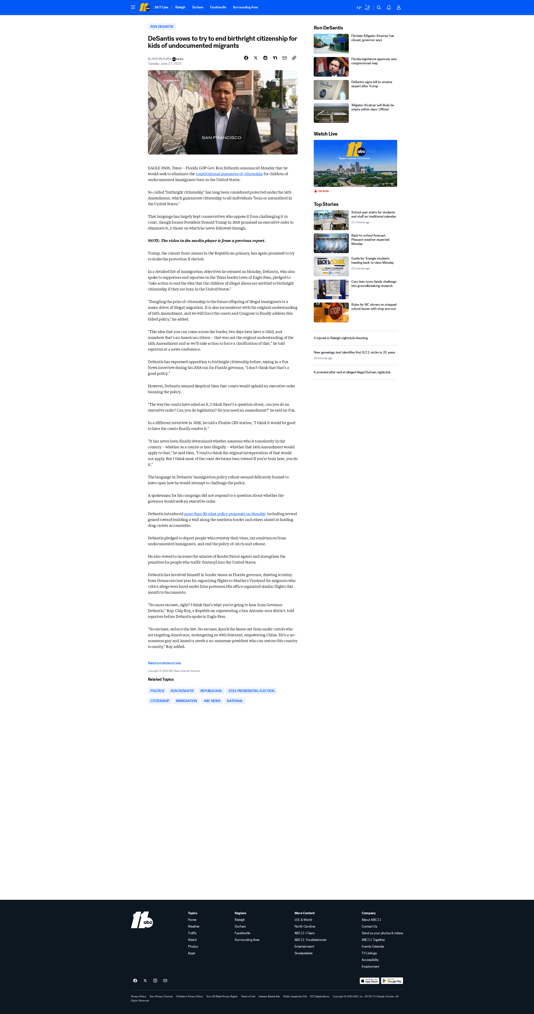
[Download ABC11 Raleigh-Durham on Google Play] (392, 980)
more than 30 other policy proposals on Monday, (225, 513)
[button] (133, 7)
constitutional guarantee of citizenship (229, 173)
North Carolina (305, 926)
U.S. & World (303, 919)
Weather (194, 926)
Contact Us (369, 926)
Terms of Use (248, 996)
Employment (370, 966)
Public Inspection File (295, 996)
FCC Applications (319, 996)
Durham (197, 7)
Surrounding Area (245, 7)
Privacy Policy (138, 996)
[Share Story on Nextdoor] (274, 57)
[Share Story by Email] (284, 57)
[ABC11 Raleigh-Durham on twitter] (145, 981)
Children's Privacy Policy (189, 996)
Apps (191, 953)
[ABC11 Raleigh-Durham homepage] (144, 7)
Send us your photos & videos (382, 933)
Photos (193, 946)
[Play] (355, 163)
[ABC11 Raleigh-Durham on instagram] (155, 981)
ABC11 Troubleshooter (311, 940)
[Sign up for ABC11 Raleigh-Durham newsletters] (165, 981)
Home (192, 919)
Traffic (192, 933)
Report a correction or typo (164, 663)
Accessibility (370, 960)
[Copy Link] (294, 57)
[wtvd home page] (142, 919)
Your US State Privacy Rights (222, 996)
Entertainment (304, 946)
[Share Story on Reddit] (265, 57)
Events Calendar (373, 946)
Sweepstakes (303, 953)
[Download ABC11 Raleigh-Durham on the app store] (370, 980)
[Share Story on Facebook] (246, 57)
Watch (192, 940)
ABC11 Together (373, 940)
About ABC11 (371, 919)
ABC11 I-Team (305, 933)
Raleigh (180, 7)
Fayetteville (218, 7)
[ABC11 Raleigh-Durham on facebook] (135, 981)
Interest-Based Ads (269, 996)
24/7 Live (161, 7)
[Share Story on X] (255, 57)
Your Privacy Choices (161, 996)
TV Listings (369, 953)
